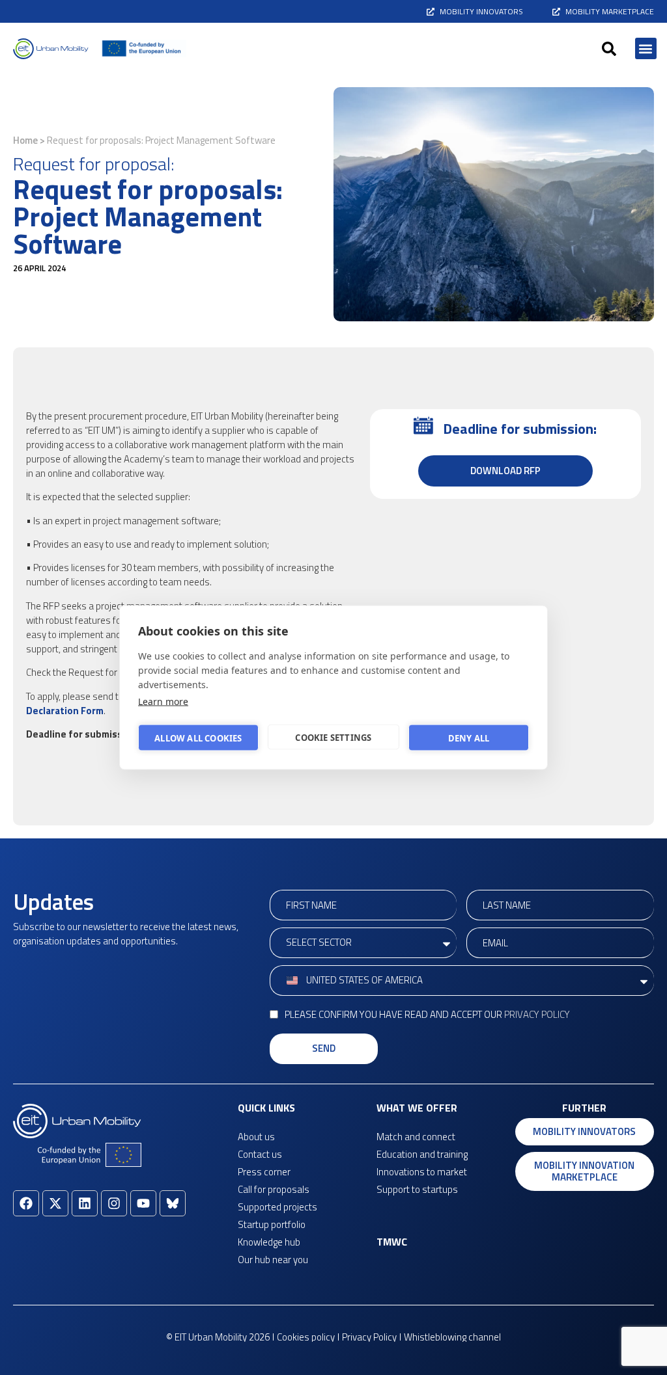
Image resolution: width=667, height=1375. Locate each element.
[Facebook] (26, 1203)
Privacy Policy (537, 1014)
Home (25, 140)
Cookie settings (333, 737)
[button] (609, 49)
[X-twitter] (55, 1203)
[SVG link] (51, 48)
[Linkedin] (85, 1203)
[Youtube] (143, 1203)
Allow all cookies (198, 737)
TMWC (391, 1241)
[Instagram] (114, 1203)
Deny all (469, 737)
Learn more (163, 701)
